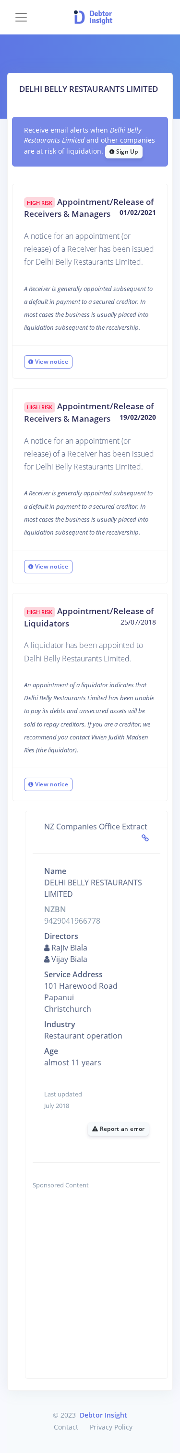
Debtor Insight (103, 1414)
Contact (66, 1426)
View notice (50, 362)
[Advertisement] (90, 1288)
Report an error (121, 1129)
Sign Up (126, 151)
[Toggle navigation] (21, 17)
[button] (166, 17)
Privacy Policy (111, 1426)
